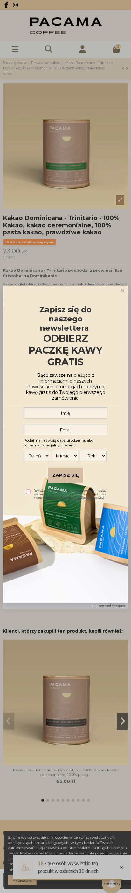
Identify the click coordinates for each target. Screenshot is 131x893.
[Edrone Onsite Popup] (65, 446)
